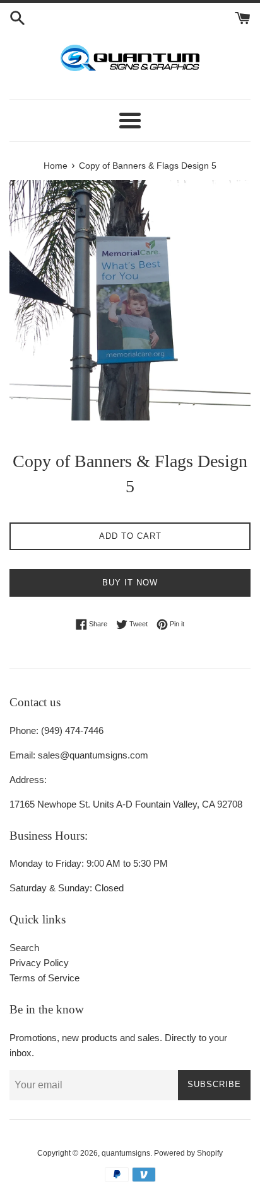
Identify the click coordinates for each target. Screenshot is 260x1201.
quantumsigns (126, 1153)
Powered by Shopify (188, 1153)
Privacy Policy (39, 962)
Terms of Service (44, 978)
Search (24, 947)
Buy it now (130, 582)
